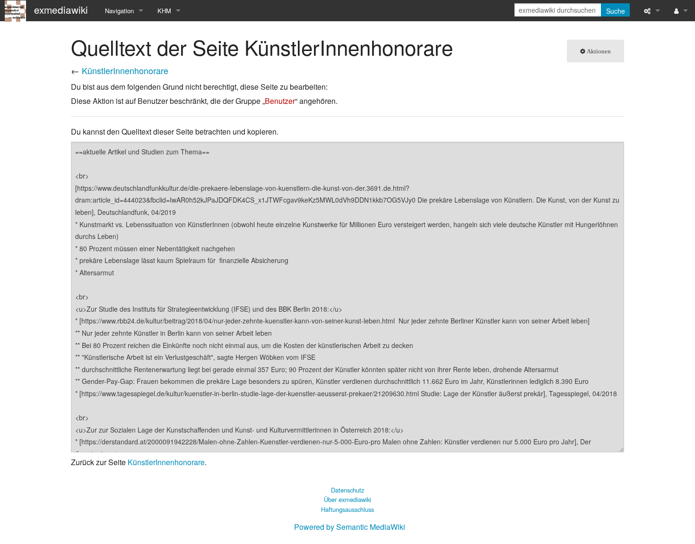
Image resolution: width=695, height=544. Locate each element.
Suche (615, 11)
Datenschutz (347, 489)
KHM (164, 10)
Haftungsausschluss (347, 509)
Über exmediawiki (347, 499)
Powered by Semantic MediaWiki (349, 526)
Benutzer (280, 100)
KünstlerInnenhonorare (125, 70)
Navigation (119, 10)
